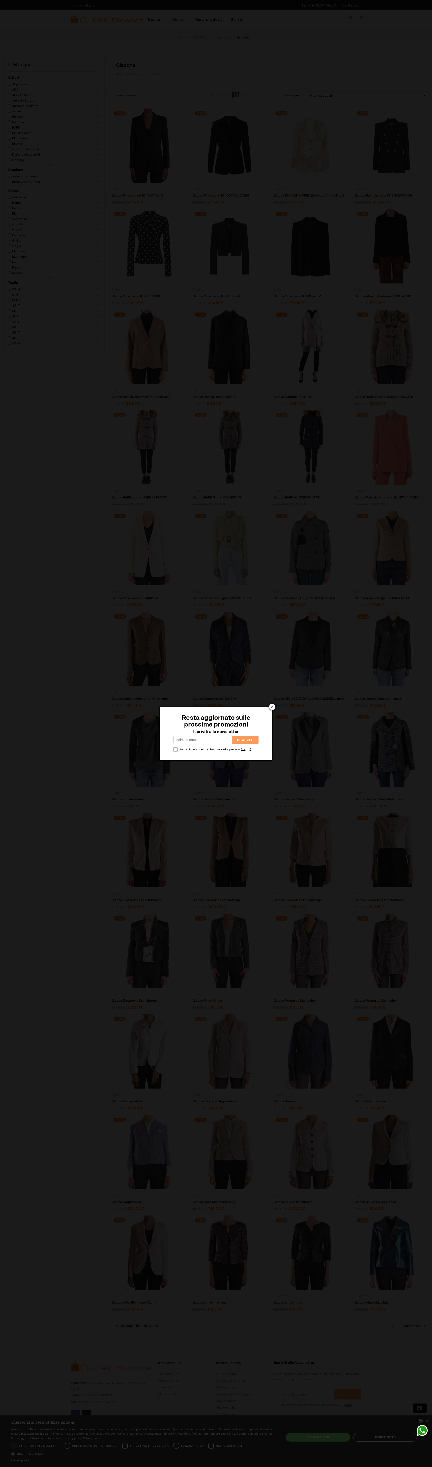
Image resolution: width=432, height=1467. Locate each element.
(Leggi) (246, 749)
